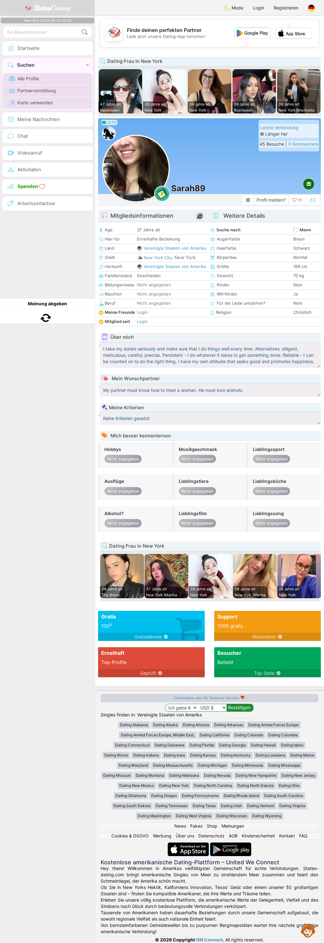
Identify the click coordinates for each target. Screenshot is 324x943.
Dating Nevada (217, 775)
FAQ (303, 835)
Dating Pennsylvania (200, 795)
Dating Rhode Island (241, 795)
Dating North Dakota (255, 785)
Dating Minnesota (247, 765)
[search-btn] (84, 32)
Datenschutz (211, 835)
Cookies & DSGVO (130, 835)
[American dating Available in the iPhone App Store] (189, 845)
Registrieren (286, 7)
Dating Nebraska (184, 775)
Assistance (308, 930)
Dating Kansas (203, 755)
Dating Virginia (292, 805)
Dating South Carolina (283, 795)
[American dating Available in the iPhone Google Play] (230, 845)
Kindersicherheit (258, 835)
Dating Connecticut (132, 745)
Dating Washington (154, 815)
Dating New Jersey (298, 775)
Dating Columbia (283, 735)
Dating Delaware (169, 745)
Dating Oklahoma (130, 795)
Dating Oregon (164, 795)
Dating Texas (204, 805)
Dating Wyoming (266, 815)
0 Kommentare (303, 144)
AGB (233, 835)
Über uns (185, 835)
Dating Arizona (196, 724)
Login (258, 7)
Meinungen (232, 826)
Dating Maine (302, 755)
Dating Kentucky (236, 755)
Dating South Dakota (132, 805)
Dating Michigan (212, 765)
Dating (51, 8)
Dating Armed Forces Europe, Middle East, (158, 735)
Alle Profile (28, 78)
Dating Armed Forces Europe (273, 724)
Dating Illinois (116, 755)
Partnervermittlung (36, 90)
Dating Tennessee (172, 805)
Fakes (196, 826)
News (180, 826)
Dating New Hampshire (256, 775)
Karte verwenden (35, 102)
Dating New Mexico (136, 785)
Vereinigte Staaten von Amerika (175, 248)
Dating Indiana (146, 755)
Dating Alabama (134, 724)
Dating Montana (150, 775)
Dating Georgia (232, 745)
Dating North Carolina (213, 785)
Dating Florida (202, 745)
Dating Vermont (260, 805)
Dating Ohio (289, 785)
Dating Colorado (248, 735)
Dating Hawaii (263, 745)
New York (185, 257)
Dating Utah (231, 805)
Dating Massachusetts (173, 765)
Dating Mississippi (284, 765)
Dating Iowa (174, 755)
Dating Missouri (117, 775)
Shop (212, 826)
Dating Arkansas (228, 724)
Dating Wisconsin (231, 815)
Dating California (214, 735)
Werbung (162, 835)
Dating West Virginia (193, 815)
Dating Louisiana (270, 755)
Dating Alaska (165, 724)
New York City (158, 257)
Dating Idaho (292, 745)
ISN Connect (209, 939)
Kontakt (287, 835)
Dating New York (174, 785)
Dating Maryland (133, 765)
